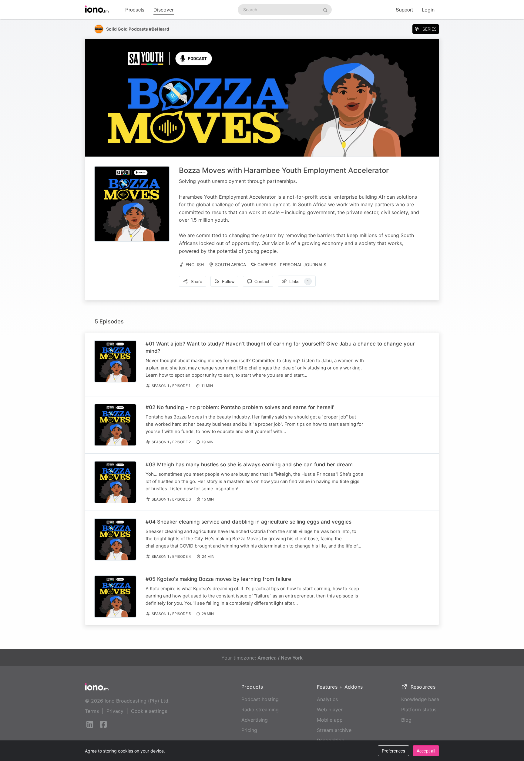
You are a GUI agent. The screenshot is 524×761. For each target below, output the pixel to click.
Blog (406, 720)
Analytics (327, 699)
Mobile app (330, 720)
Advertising (254, 720)
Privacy (114, 711)
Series (429, 28)
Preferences (393, 751)
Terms (92, 711)
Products (134, 9)
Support (404, 9)
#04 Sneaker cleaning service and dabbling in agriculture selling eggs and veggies (248, 522)
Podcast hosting (260, 699)
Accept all (426, 751)
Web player (330, 709)
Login (428, 10)
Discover (163, 10)
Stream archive (334, 730)
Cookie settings (149, 711)
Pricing (249, 730)
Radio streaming (260, 709)
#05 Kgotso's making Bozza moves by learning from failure (218, 579)
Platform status (418, 709)
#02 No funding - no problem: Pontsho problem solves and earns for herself (240, 407)
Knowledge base (420, 699)
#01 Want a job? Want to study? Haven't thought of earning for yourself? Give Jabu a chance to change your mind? (280, 347)
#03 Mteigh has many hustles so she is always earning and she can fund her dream (249, 465)
